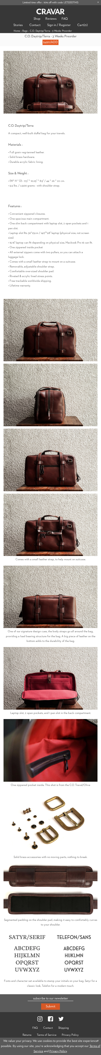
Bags (25, 31)
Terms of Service (46, 1035)
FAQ (65, 18)
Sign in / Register (59, 25)
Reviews (51, 18)
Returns (27, 1035)
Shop (37, 18)
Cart (82, 25)
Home (17, 31)
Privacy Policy (70, 1035)
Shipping (63, 1028)
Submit (50, 1006)
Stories (18, 25)
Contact (35, 25)
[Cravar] (50, 11)
